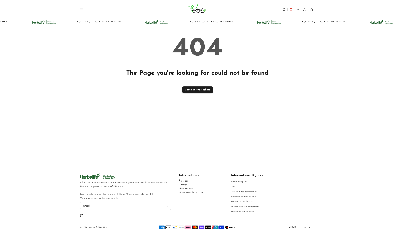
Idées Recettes (186, 188)
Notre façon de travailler (191, 192)
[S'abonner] (167, 206)
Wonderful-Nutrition (98, 227)
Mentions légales (239, 181)
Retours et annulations (242, 201)
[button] (81, 9)
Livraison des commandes (244, 191)
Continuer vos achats (197, 89)
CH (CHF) (293, 226)
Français (306, 226)
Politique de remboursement (245, 206)
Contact (183, 184)
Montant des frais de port (243, 196)
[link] (37, 22)
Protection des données (242, 211)
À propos (183, 180)
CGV (233, 186)
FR (298, 9)
